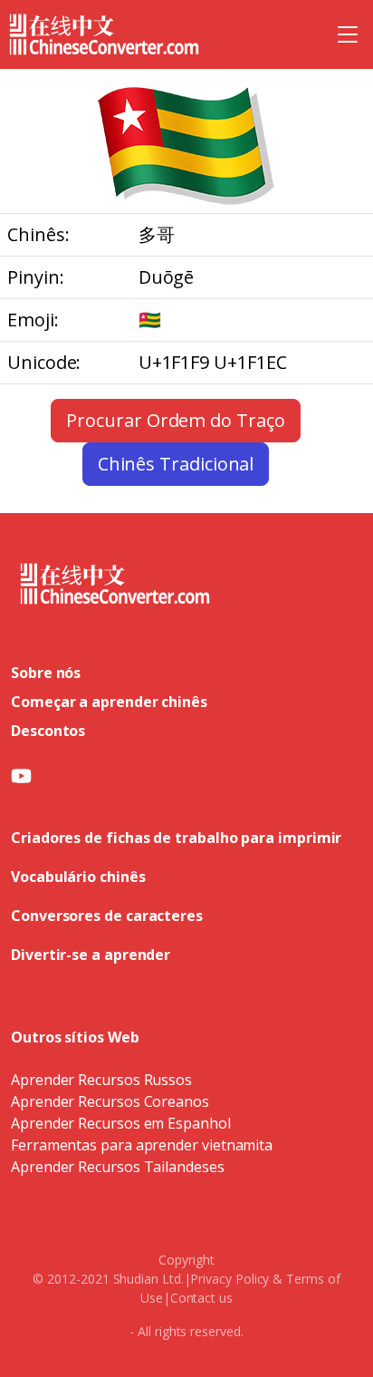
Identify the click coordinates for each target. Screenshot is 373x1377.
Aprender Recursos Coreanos (110, 1101)
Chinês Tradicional (176, 463)
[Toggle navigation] (347, 34)
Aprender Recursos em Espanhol (121, 1123)
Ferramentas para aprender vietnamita (142, 1145)
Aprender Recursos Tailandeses (118, 1167)
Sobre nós (46, 673)
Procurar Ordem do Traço (175, 420)
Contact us (201, 1297)
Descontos (48, 731)
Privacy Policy (229, 1278)
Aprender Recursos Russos (101, 1080)
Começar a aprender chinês (109, 702)
